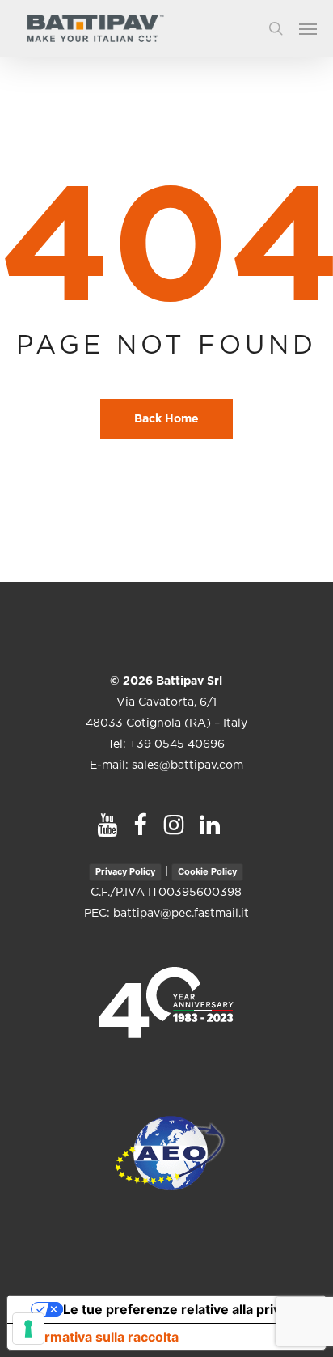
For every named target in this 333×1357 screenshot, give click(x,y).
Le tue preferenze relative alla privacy (182, 1309)
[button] (316, 28)
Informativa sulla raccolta (99, 1337)
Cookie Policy (207, 871)
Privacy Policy (125, 871)
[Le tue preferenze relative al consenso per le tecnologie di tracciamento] (28, 1328)
